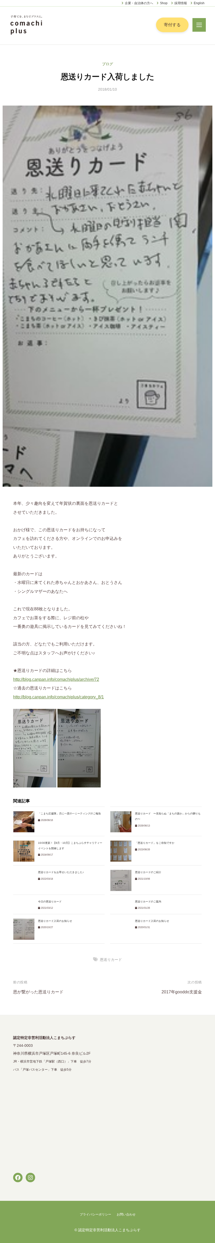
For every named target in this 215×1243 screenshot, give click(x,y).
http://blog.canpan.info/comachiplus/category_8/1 (58, 697)
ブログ (107, 64)
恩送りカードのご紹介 (148, 872)
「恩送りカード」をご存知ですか (154, 842)
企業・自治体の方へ (139, 3)
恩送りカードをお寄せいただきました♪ (61, 872)
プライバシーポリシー (95, 1214)
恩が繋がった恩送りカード (38, 992)
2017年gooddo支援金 (182, 992)
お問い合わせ (126, 1214)
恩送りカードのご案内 (148, 901)
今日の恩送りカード (50, 901)
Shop (164, 3)
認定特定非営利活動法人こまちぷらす (109, 1230)
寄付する (172, 25)
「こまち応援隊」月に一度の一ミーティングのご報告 (69, 813)
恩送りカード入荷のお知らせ (55, 920)
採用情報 (180, 3)
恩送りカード (111, 959)
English (199, 3)
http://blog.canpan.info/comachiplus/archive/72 (56, 679)
